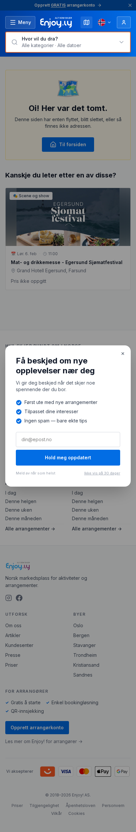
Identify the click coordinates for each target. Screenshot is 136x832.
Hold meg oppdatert (68, 457)
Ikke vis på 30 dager (102, 473)
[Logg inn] (124, 22)
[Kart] (86, 22)
